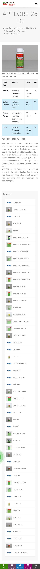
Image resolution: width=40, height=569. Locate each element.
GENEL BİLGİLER (13, 139)
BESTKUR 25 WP (19, 293)
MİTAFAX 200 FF (19, 469)
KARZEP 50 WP (18, 434)
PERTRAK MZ (18, 490)
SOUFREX (16, 518)
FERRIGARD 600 (19, 378)
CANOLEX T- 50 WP (20, 321)
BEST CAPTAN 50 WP (21, 244)
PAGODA (16, 476)
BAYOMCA (16, 223)
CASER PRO (17, 342)
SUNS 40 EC (17, 525)
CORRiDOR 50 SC (19, 363)
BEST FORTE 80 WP (20, 258)
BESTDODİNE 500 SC (21, 272)
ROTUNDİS (17, 504)
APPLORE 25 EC (12, 34)
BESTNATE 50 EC (19, 300)
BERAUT (16, 230)
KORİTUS (16, 441)
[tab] (20, 139)
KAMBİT (15, 427)
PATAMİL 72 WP (19, 483)
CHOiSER (16, 349)
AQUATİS (16, 216)
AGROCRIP (16, 202)
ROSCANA (16, 497)
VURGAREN (17, 546)
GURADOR (16, 413)
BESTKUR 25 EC (19, 286)
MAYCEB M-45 (18, 448)
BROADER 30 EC (19, 314)
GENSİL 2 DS (17, 399)
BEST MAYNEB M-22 (21, 265)
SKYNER (16, 511)
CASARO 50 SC (18, 335)
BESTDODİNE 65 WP (21, 279)
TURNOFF (16, 532)
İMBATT (15, 420)
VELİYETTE (17, 539)
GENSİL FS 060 (18, 406)
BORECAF (16, 307)
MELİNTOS (17, 455)
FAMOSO (16, 370)
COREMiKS (17, 356)
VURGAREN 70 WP (20, 553)
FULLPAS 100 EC (19, 392)
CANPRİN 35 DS (19, 328)
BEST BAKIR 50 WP (20, 237)
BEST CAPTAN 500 (20, 251)
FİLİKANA (16, 385)
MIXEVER (16, 462)
